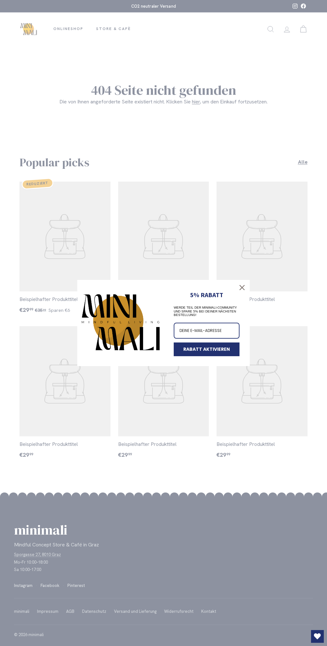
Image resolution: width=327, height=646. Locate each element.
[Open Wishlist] (317, 636)
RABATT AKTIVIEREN (206, 349)
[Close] (242, 287)
